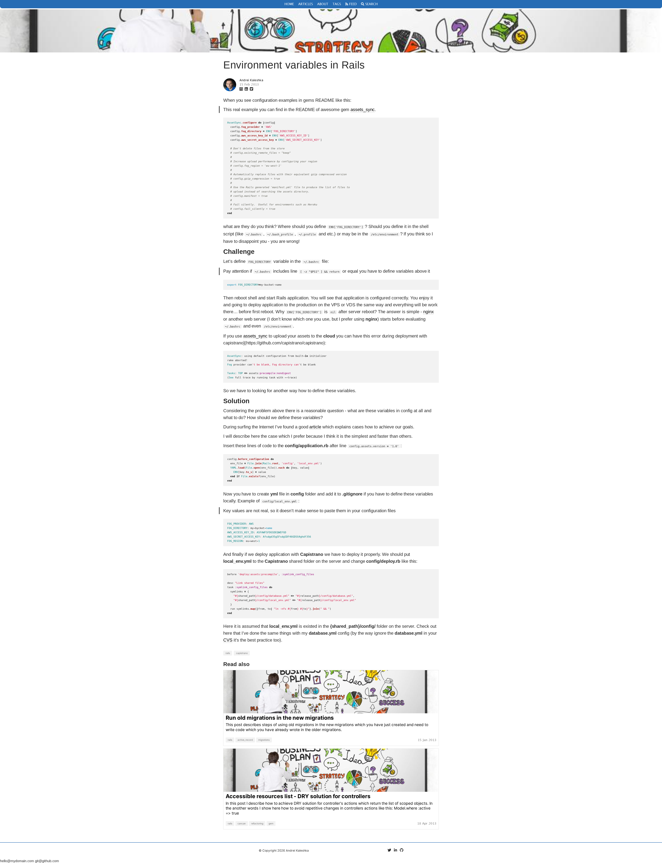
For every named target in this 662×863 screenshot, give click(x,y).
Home (289, 4)
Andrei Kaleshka (251, 80)
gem (271, 823)
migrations (264, 740)
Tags (337, 4)
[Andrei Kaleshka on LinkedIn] (247, 89)
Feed (352, 4)
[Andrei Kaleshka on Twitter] (251, 89)
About (322, 4)
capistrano (242, 653)
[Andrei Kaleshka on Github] (241, 89)
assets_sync (362, 109)
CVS (227, 640)
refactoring (257, 823)
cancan (242, 823)
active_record (245, 740)
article (315, 426)
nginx (428, 311)
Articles (305, 4)
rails (227, 653)
